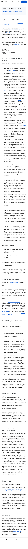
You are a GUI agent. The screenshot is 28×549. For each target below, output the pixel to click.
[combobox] (7, 546)
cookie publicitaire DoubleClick (14, 302)
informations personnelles (10, 71)
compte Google (12, 70)
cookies (19, 100)
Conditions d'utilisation (6, 542)
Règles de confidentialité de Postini (13, 32)
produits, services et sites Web (14, 29)
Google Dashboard (14, 282)
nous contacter (17, 44)
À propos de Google (10, 539)
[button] (2, 1)
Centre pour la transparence (19, 542)
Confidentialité (19, 539)
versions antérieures (17, 531)
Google (3, 539)
